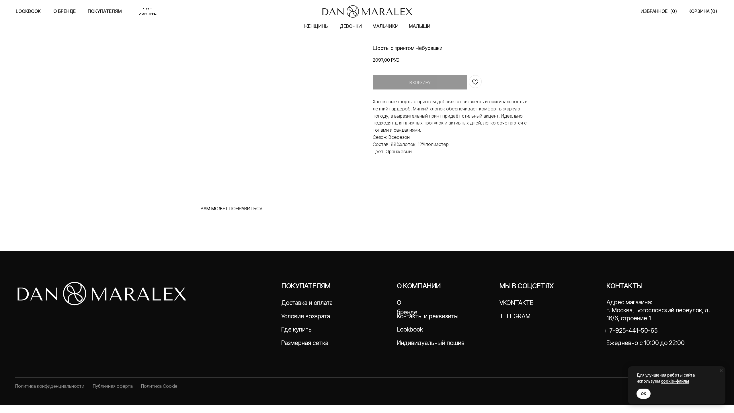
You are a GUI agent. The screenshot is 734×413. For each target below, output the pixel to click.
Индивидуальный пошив (430, 342)
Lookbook (410, 329)
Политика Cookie (159, 386)
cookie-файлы (675, 381)
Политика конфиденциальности (49, 386)
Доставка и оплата (307, 302)
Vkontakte (516, 302)
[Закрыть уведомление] (721, 370)
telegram (514, 316)
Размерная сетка (304, 342)
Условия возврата (305, 316)
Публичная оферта (113, 386)
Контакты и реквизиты (427, 316)
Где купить (296, 329)
